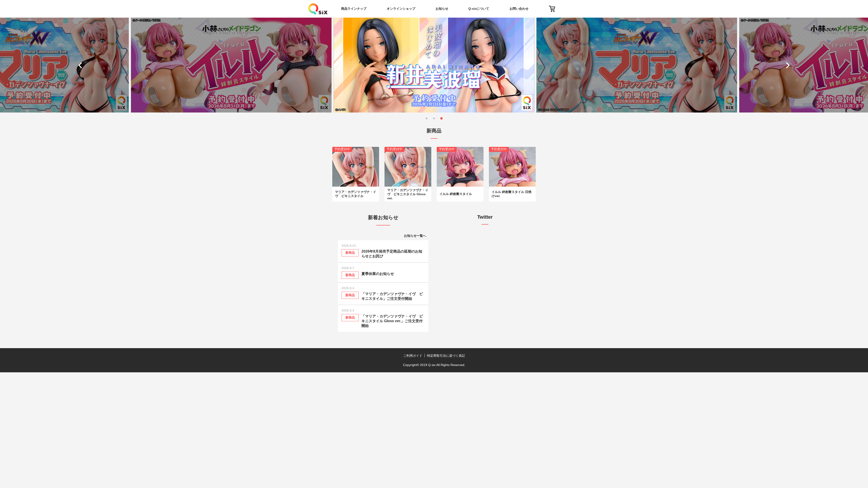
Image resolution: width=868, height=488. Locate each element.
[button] (81, 65)
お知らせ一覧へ (415, 235)
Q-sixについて (478, 8)
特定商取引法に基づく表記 (446, 355)
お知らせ (442, 8)
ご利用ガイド (412, 355)
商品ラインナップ (353, 8)
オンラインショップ (401, 8)
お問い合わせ (518, 8)
